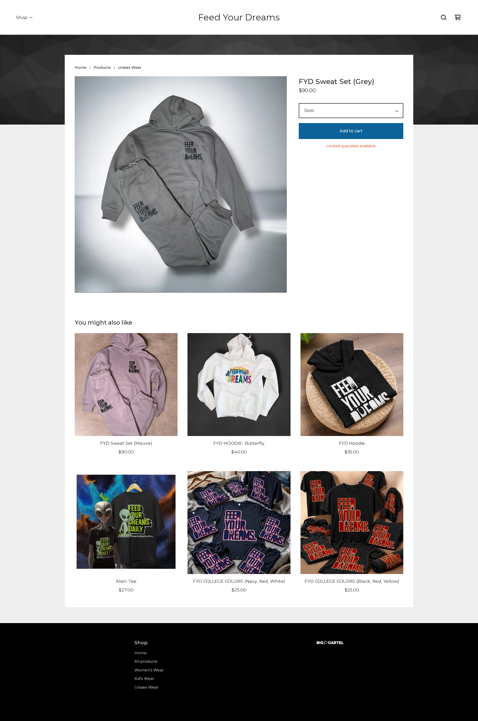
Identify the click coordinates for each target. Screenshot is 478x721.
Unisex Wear (129, 67)
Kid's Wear (144, 678)
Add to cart (351, 131)
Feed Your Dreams (239, 17)
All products (145, 661)
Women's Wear (149, 670)
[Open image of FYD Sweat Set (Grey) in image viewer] (181, 184)
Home (80, 67)
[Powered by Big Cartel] (330, 642)
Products (102, 67)
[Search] (443, 17)
